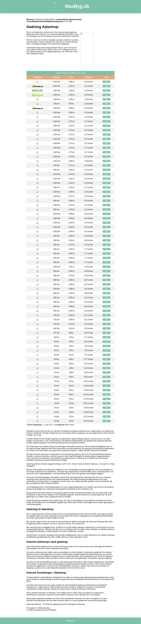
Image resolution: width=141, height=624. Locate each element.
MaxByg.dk (77, 6)
